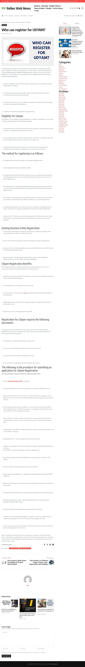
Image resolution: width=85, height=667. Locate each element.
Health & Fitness (55, 6)
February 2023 (62, 119)
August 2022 (62, 126)
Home (6, 15)
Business (37, 6)
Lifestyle (48, 8)
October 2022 (62, 123)
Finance (13, 22)
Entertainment (62, 71)
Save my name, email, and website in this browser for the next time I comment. (24, 652)
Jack (28, 585)
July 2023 (61, 113)
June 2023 (61, 114)
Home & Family (39, 8)
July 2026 (61, 93)
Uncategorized (63, 89)
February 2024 (63, 109)
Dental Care (62, 68)
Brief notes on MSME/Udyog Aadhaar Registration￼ (9, 610)
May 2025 (61, 100)
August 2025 (62, 99)
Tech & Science (57, 8)
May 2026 (61, 95)
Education (44, 6)
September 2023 (63, 111)
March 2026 (62, 97)
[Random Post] (78, 15)
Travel (36, 11)
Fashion (61, 73)
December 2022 (63, 121)
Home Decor (62, 80)
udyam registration (13, 548)
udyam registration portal (25, 548)
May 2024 (61, 104)
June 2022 (61, 130)
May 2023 (61, 116)
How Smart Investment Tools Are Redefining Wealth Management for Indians (77, 43)
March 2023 (62, 118)
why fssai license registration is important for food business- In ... (46, 611)
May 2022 (61, 132)
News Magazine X (54, 664)
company (25, 293)
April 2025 (61, 102)
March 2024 (62, 107)
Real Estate (62, 83)
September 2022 (63, 125)
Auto (60, 64)
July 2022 (61, 128)
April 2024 (61, 106)
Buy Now (31, 15)
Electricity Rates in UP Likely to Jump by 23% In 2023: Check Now (28, 615)
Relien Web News (19, 8)
